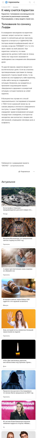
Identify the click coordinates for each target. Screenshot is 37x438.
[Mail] (6, 2)
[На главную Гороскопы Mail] (13, 2)
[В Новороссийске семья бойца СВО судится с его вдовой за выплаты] (18, 293)
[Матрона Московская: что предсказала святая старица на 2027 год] (18, 232)
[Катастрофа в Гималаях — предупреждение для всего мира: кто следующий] (18, 201)
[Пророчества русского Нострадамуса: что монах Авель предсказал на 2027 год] (18, 384)
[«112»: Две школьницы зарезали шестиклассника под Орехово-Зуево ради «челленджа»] (18, 354)
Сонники (15, 7)
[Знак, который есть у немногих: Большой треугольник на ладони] (18, 323)
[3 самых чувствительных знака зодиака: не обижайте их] (18, 262)
